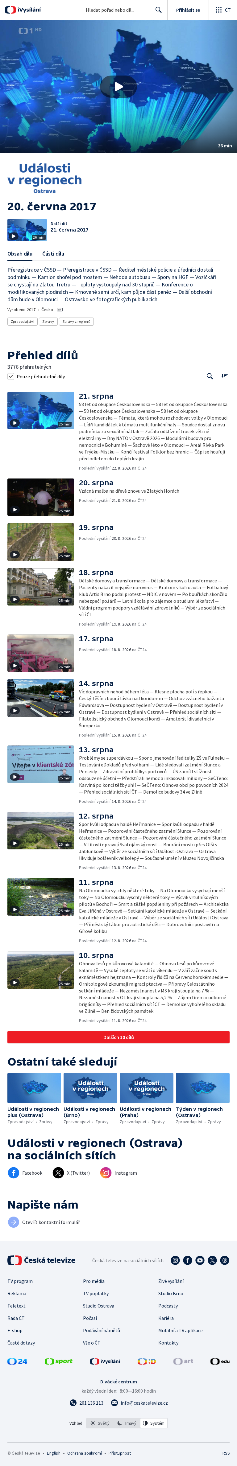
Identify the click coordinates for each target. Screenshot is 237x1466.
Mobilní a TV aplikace (180, 1330)
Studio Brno (170, 1293)
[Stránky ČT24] (17, 1363)
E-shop (15, 1330)
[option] (100, 1423)
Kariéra (166, 1318)
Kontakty (168, 1343)
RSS (226, 1453)
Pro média (94, 1281)
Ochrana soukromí (84, 1453)
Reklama (16, 1293)
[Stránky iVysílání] (105, 1363)
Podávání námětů (101, 1330)
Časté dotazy (21, 1343)
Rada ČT (16, 1318)
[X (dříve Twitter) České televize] (212, 1260)
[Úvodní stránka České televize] (42, 1260)
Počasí (90, 1318)
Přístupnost (120, 1453)
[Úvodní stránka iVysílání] (28, 10)
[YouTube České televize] (200, 1260)
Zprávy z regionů (76, 321)
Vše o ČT (92, 1343)
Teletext (16, 1306)
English (53, 1453)
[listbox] (127, 1423)
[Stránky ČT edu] (220, 1363)
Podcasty (168, 1306)
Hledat (158, 9)
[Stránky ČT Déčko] (147, 1363)
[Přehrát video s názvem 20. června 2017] (118, 87)
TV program (20, 1281)
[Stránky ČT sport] (59, 1363)
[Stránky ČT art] (183, 1363)
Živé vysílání (171, 1281)
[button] (118, 86)
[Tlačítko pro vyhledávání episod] (210, 376)
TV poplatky (96, 1293)
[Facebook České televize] (188, 1260)
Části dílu (53, 253)
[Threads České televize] (225, 1260)
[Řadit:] (224, 376)
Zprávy (48, 321)
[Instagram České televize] (175, 1260)
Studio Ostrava (98, 1306)
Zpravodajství (22, 321)
